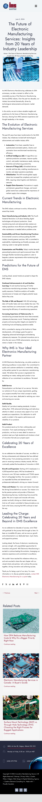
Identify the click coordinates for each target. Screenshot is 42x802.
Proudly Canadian (8, 784)
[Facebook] (2, 584)
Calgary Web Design (14, 779)
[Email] (27, 584)
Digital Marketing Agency (31, 779)
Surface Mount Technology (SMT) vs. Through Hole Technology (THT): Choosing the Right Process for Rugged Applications (21, 725)
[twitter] (25, 790)
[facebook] (21, 790)
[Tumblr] (20, 584)
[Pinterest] (24, 584)
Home (5, 53)
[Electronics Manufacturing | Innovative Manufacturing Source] (10, 3)
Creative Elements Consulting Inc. (15, 781)
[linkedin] (16, 790)
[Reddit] (10, 584)
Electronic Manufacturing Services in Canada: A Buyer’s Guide (21, 681)
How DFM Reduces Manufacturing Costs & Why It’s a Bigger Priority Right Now (20, 638)
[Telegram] (17, 584)
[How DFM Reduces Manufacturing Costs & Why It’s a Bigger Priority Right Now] (21, 610)
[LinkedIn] (13, 584)
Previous (7, 593)
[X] (6, 584)
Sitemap (16, 776)
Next (36, 593)
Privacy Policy (25, 776)
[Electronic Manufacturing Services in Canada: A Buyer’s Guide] (21, 655)
